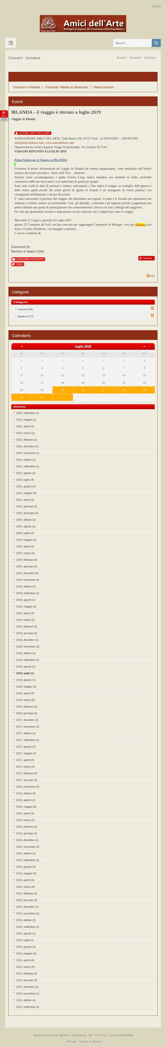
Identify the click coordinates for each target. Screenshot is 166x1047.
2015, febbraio (26, 893)
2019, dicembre (27, 573)
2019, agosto (25, 599)
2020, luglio (25, 533)
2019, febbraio (26, 626)
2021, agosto (25, 473)
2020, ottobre (26, 519)
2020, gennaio (26, 566)
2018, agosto (25, 666)
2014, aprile (25, 960)
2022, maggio (26, 419)
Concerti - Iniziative (143, 57)
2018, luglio (25, 673)
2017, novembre (27, 726)
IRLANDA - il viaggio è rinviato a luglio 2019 (56, 112)
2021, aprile (25, 499)
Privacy (72, 1041)
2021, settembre (27, 466)
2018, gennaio (26, 713)
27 (103, 390)
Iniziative (37, 259)
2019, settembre (27, 593)
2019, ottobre (26, 586)
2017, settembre (27, 740)
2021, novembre (27, 453)
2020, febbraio (26, 559)
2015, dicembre (27, 840)
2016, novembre (27, 786)
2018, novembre (27, 646)
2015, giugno (26, 866)
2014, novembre (27, 913)
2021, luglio (25, 479)
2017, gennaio (26, 780)
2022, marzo (25, 433)
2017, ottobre (26, 733)
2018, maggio (26, 686)
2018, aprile (25, 693)
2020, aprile (25, 546)
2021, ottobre (26, 459)
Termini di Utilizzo (90, 1041)
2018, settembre (27, 659)
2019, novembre (27, 579)
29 (144, 390)
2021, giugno (26, 486)
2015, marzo (25, 886)
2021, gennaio (26, 506)
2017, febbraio (26, 773)
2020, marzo (25, 553)
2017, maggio (26, 753)
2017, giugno (26, 746)
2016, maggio (26, 806)
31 (42, 397)
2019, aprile (25, 613)
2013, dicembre (27, 986)
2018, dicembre (27, 639)
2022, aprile (25, 426)
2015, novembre (27, 846)
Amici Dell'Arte (40, 133)
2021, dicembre (27, 446)
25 (62, 390)
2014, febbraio (26, 973)
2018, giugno (26, 679)
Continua (147, 258)
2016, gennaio (26, 833)
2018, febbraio (26, 706)
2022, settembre (27, 413)
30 (21, 397)
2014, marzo (25, 966)
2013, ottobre (26, 1000)
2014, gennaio (26, 980)
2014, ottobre (26, 920)
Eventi (121, 57)
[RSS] (152, 308)
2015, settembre (27, 860)
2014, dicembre (27, 906)
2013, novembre (27, 993)
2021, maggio (26, 493)
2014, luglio (25, 940)
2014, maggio (26, 953)
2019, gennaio (26, 633)
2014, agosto (25, 933)
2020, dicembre (27, 513)
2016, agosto (25, 800)
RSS (152, 276)
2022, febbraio (26, 439)
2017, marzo (25, 766)
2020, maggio (26, 539)
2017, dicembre (27, 720)
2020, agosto (25, 526)
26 (83, 390)
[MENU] (10, 43)
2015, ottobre (26, 853)
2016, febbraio (26, 826)
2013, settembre (27, 1006)
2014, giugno (26, 946)
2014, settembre (27, 926)
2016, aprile (25, 813)
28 (124, 390)
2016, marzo (25, 820)
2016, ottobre (26, 793)
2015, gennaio (26, 900)
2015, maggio (26, 873)
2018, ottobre (26, 653)
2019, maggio (26, 606)
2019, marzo (25, 619)
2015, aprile (25, 880)
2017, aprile (25, 760)
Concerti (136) (25, 309)
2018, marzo (25, 700)
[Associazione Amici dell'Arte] (83, 24)
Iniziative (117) (25, 316)
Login (156, 6)
